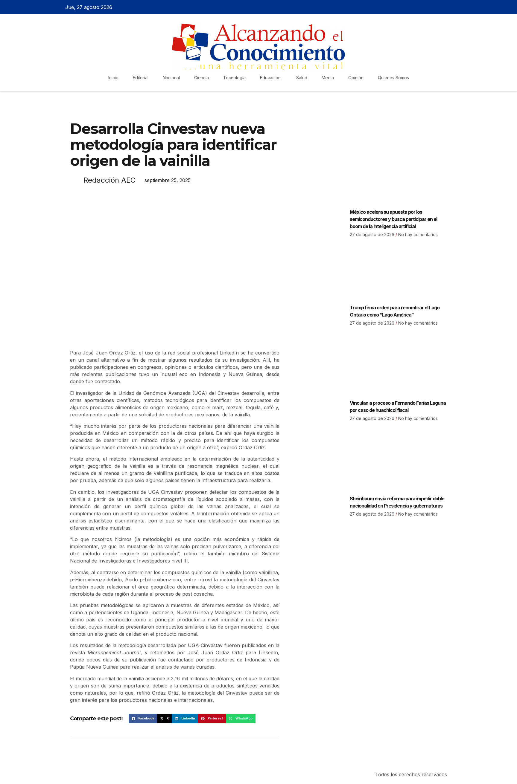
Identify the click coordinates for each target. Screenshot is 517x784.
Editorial (140, 77)
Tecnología (234, 77)
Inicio (113, 77)
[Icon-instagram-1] (443, 7)
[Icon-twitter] (433, 7)
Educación (271, 77)
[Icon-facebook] (422, 7)
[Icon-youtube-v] (454, 7)
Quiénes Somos (393, 77)
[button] (143, 718)
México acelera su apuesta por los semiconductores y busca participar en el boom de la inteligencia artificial (393, 219)
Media (328, 77)
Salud (301, 77)
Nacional (171, 77)
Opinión (356, 77)
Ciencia (201, 77)
